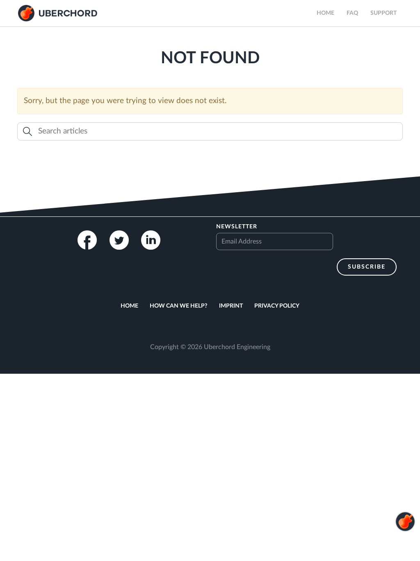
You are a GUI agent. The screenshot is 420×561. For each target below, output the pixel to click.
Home (325, 13)
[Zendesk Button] (405, 545)
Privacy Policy (276, 306)
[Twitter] (119, 240)
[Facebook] (87, 240)
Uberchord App (57, 13)
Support (383, 13)
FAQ (352, 13)
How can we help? (178, 306)
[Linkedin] (150, 240)
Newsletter (236, 227)
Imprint (231, 306)
